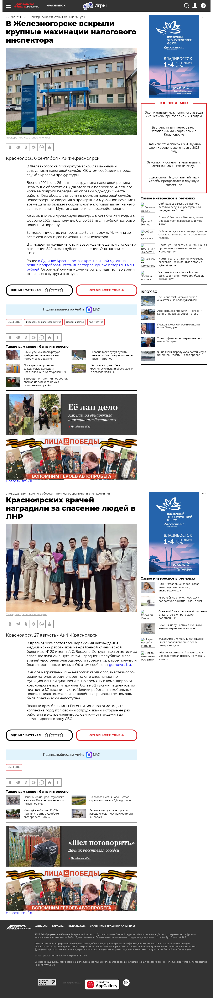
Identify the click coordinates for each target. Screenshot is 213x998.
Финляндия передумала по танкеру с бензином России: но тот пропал (181, 353)
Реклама (58, 926)
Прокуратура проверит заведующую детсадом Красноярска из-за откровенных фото (36, 370)
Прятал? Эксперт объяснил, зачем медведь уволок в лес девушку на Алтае (181, 221)
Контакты (41, 926)
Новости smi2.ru (19, 481)
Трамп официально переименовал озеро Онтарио (179, 340)
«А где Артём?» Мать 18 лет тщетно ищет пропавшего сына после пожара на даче (181, 642)
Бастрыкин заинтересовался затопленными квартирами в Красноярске (173, 131)
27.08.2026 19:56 (16, 493)
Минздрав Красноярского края (26, 614)
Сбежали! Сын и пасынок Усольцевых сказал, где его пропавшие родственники (183, 615)
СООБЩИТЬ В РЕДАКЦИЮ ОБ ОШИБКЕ (112, 926)
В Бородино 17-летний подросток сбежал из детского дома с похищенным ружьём (46, 382)
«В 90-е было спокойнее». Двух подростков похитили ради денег (180, 599)
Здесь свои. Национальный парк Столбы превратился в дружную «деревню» (174, 181)
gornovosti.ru (120, 665)
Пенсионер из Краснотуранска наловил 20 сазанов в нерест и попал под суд (44, 800)
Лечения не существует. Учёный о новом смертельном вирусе (180, 626)
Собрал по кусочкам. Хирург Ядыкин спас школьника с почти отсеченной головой (183, 234)
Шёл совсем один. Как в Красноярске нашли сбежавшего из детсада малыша (111, 368)
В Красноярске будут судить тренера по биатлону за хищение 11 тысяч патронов (111, 355)
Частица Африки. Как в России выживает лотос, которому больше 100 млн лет (181, 276)
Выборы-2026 (76, 926)
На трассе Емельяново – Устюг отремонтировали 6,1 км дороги (110, 798)
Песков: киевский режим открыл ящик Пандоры (178, 326)
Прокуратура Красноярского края (28, 137)
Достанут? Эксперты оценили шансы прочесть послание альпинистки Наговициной (183, 248)
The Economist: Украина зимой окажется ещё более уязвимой (177, 299)
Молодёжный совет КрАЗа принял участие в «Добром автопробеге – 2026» (41, 814)
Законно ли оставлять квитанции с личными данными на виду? (174, 164)
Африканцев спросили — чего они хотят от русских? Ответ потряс (179, 312)
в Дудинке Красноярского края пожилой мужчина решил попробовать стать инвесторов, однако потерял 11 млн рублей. (80, 265)
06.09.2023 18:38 (16, 17)
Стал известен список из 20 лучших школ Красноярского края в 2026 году (174, 147)
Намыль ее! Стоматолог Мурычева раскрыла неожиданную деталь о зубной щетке (181, 262)
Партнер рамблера (70, 982)
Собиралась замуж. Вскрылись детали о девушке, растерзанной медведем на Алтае (180, 207)
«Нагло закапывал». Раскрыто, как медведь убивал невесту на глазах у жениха (182, 656)
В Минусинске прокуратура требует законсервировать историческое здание (42, 355)
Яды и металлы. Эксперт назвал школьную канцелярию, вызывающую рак (179, 587)
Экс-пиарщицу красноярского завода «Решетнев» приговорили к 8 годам (174, 114)
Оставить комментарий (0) (106, 290)
